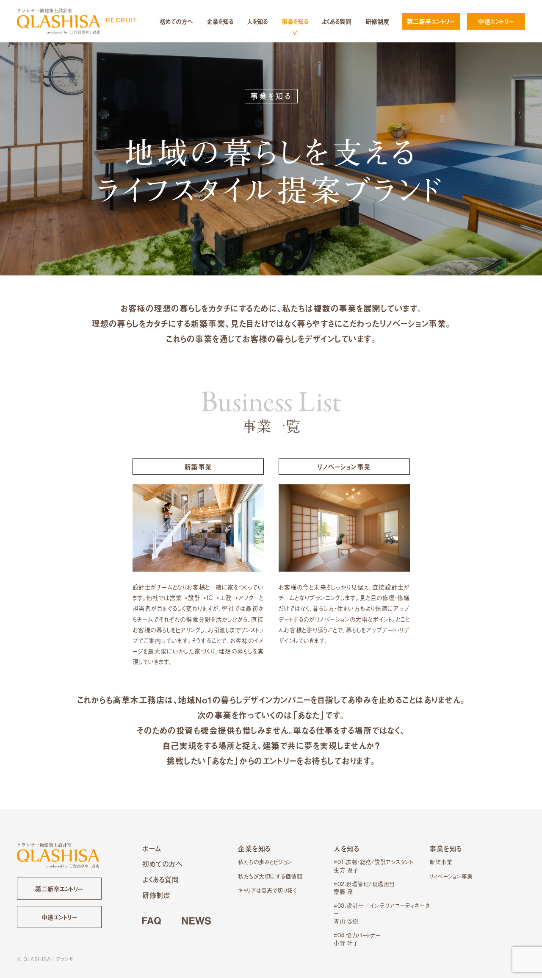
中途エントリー (496, 21)
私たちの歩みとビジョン (265, 862)
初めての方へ (176, 21)
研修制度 (377, 21)
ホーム (152, 848)
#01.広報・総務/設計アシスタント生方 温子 (373, 865)
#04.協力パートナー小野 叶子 (357, 939)
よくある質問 (336, 21)
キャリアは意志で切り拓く (267, 890)
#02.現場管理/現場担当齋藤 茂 (364, 887)
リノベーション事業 (451, 876)
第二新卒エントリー (431, 21)
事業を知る (295, 21)
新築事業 (440, 862)
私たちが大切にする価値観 (270, 876)
